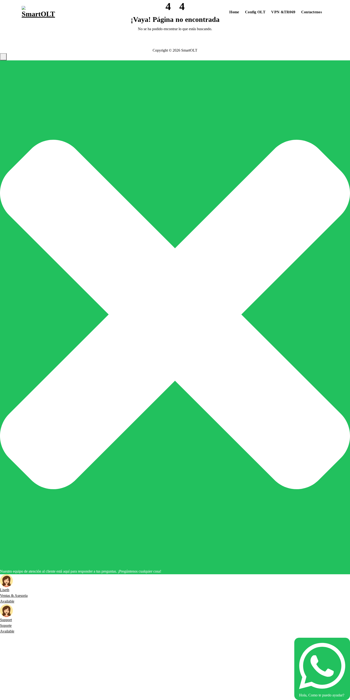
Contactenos (311, 12)
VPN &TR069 (283, 12)
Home (234, 12)
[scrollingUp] (3, 56)
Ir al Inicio (175, 41)
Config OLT (255, 12)
